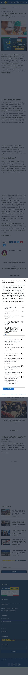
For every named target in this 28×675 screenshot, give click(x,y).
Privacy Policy (22, 394)
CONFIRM (8, 388)
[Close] (25, 281)
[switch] (22, 311)
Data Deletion (5, 394)
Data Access (14, 394)
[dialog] (14, 337)
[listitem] (14, 308)
